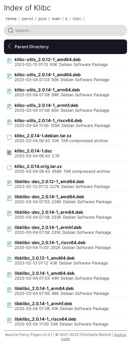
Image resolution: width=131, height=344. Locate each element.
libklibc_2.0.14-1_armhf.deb (43, 303)
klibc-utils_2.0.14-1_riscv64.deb (48, 120)
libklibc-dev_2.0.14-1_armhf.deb (48, 227)
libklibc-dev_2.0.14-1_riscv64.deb (50, 242)
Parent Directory (32, 46)
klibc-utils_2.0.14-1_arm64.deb (47, 89)
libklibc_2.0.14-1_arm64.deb (44, 288)
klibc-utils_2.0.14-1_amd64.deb (48, 74)
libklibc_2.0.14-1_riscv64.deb (45, 319)
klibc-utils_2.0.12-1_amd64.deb (48, 59)
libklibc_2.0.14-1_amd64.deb (45, 273)
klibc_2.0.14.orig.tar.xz (38, 166)
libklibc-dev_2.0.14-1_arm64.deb (49, 212)
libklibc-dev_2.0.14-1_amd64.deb (49, 196)
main (56, 18)
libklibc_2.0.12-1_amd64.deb (45, 258)
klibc (77, 18)
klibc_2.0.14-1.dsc (33, 150)
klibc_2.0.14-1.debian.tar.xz (43, 135)
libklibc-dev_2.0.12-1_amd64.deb (49, 181)
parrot (27, 18)
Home (11, 18)
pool (42, 18)
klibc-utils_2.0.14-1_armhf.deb (46, 105)
